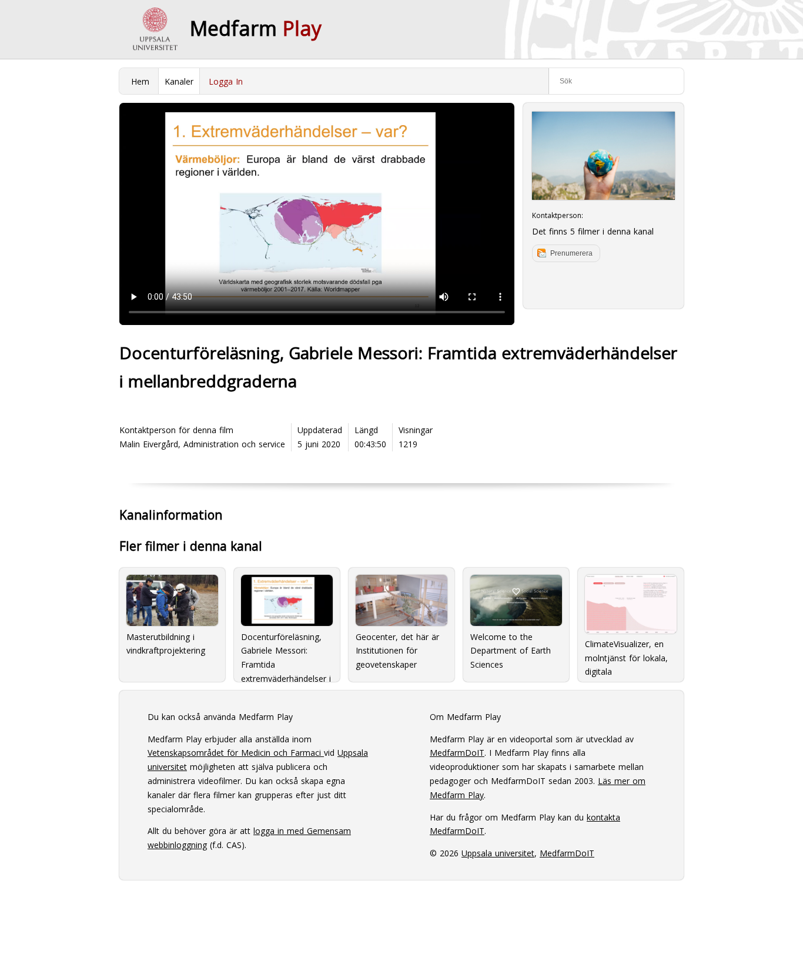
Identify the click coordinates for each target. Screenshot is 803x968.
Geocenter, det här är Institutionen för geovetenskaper (397, 651)
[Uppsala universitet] (154, 29)
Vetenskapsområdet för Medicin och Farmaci (236, 752)
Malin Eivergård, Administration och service (202, 444)
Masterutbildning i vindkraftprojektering (165, 644)
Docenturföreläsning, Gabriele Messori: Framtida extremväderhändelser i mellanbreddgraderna (286, 653)
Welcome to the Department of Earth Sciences (510, 651)
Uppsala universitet (497, 853)
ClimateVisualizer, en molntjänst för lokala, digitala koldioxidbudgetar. (626, 656)
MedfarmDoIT (457, 752)
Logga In (226, 81)
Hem (140, 81)
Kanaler (179, 81)
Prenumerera (571, 253)
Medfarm (256, 28)
